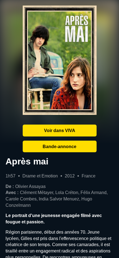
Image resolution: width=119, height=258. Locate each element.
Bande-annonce (59, 146)
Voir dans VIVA (59, 130)
